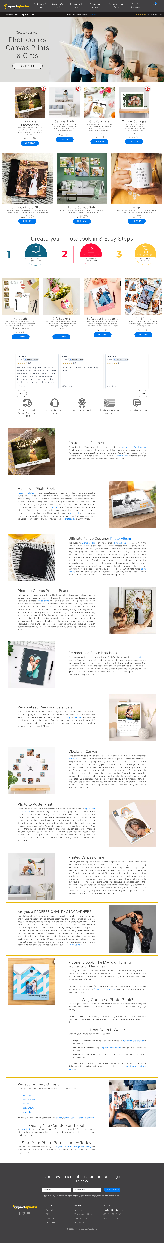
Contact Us (51, 1210)
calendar (78, 717)
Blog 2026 (79, 1222)
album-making (121, 456)
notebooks (137, 657)
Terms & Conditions (83, 1214)
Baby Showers (29, 1108)
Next (143, 393)
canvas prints (43, 601)
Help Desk (50, 1222)
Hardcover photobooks (28, 493)
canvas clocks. (75, 758)
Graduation (28, 1112)
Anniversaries (29, 1099)
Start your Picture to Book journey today (71, 1146)
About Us (78, 1210)
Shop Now (93, 14)
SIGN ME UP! (112, 1190)
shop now (30, 143)
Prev (21, 393)
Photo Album (120, 538)
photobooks (54, 507)
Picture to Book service (104, 989)
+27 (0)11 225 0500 (112, 1214)
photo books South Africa (133, 447)
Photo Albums (119, 543)
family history (69, 1117)
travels (59, 1117)
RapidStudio (25, 1129)
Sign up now (76, 945)
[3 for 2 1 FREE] (30, 117)
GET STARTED (27, 66)
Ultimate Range (89, 543)
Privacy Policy (80, 1218)
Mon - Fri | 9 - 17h (111, 1218)
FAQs (48, 1214)
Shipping (50, 1218)
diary (68, 717)
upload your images (111, 1047)
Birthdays (27, 1095)
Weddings (27, 1104)
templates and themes (133, 1040)
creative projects (86, 1117)
